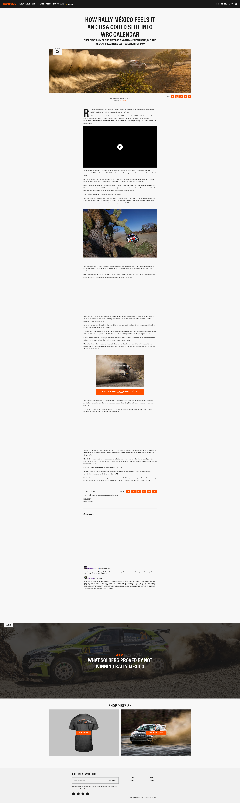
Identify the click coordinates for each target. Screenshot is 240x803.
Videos (48, 4)
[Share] (172, 96)
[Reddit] (189, 96)
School (224, 4)
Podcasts (40, 4)
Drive (132, 781)
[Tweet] (176, 96)
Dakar (28, 4)
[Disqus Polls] (120, 539)
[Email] (154, 491)
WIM (33, 4)
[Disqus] (120, 588)
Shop (217, 4)
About (231, 4)
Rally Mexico (92, 495)
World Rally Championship (106, 495)
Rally (22, 4)
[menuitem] (22, 4)
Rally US (98, 495)
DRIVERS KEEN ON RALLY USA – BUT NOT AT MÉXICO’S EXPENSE (120, 392)
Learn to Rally (58, 4)
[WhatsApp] (181, 96)
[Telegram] (185, 96)
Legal (131, 793)
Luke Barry (123, 100)
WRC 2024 (116, 495)
